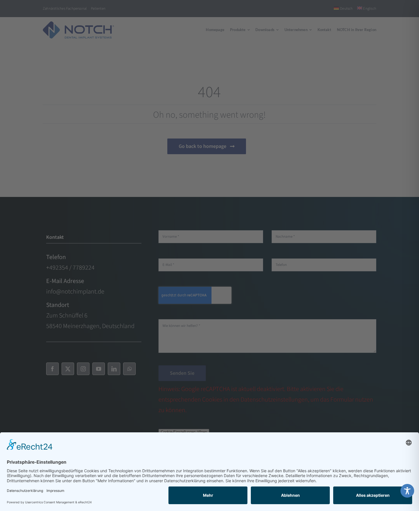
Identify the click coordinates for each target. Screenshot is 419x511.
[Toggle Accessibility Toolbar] (407, 490)
